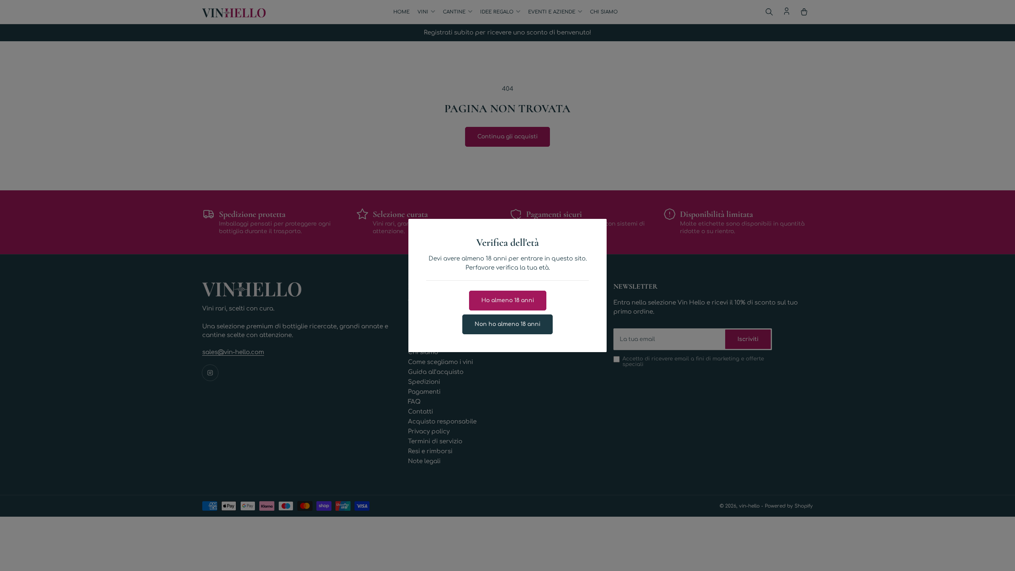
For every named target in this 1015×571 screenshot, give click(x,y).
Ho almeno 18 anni (507, 300)
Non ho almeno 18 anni (507, 324)
